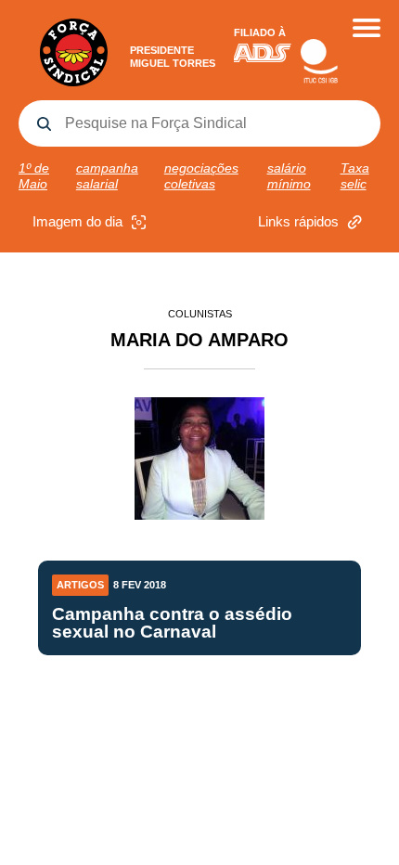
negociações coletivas (201, 176)
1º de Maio (34, 176)
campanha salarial (107, 176)
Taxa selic (355, 176)
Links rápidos (298, 221)
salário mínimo (289, 176)
